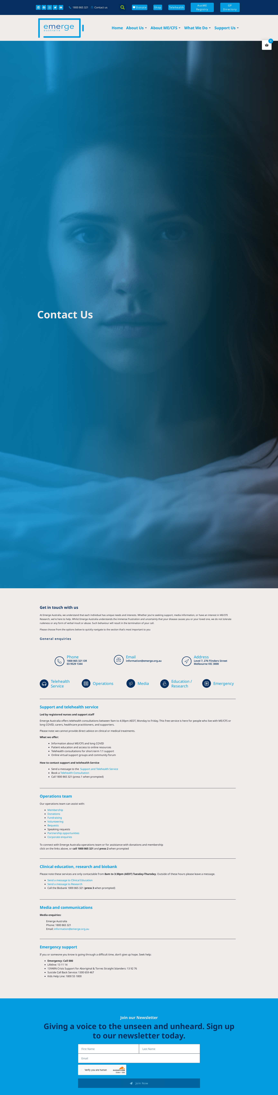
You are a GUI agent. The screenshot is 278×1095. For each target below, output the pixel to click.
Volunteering (55, 821)
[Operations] (86, 683)
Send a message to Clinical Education (70, 880)
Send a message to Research (64, 884)
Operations (103, 683)
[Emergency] (206, 683)
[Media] (130, 683)
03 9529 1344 (75, 664)
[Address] (186, 661)
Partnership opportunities (63, 833)
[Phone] (59, 661)
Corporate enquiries (59, 837)
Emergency (223, 683)
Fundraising (54, 817)
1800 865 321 (75, 661)
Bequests (53, 825)
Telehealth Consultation (74, 773)
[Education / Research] (164, 683)
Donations (53, 814)
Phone (73, 656)
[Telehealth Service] (44, 683)
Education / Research (181, 684)
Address (201, 656)
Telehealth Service (60, 684)
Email (131, 656)
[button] (122, 7)
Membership (55, 810)
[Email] (119, 660)
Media (143, 683)
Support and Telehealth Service (99, 769)
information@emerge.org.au (144, 661)
